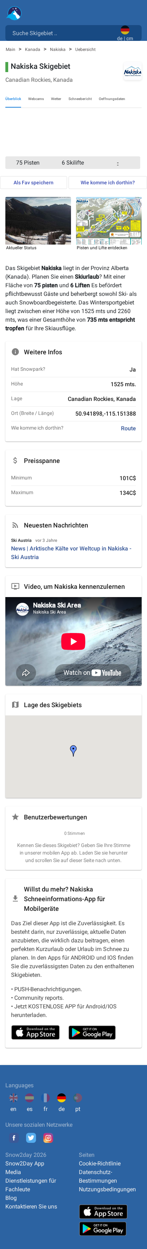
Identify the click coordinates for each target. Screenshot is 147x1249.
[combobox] (62, 32)
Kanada (33, 49)
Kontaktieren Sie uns (31, 1206)
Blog (11, 1197)
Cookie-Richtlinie (100, 1163)
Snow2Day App (24, 1163)
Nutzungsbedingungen (107, 1189)
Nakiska (58, 49)
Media (13, 1172)
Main (11, 49)
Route (128, 428)
